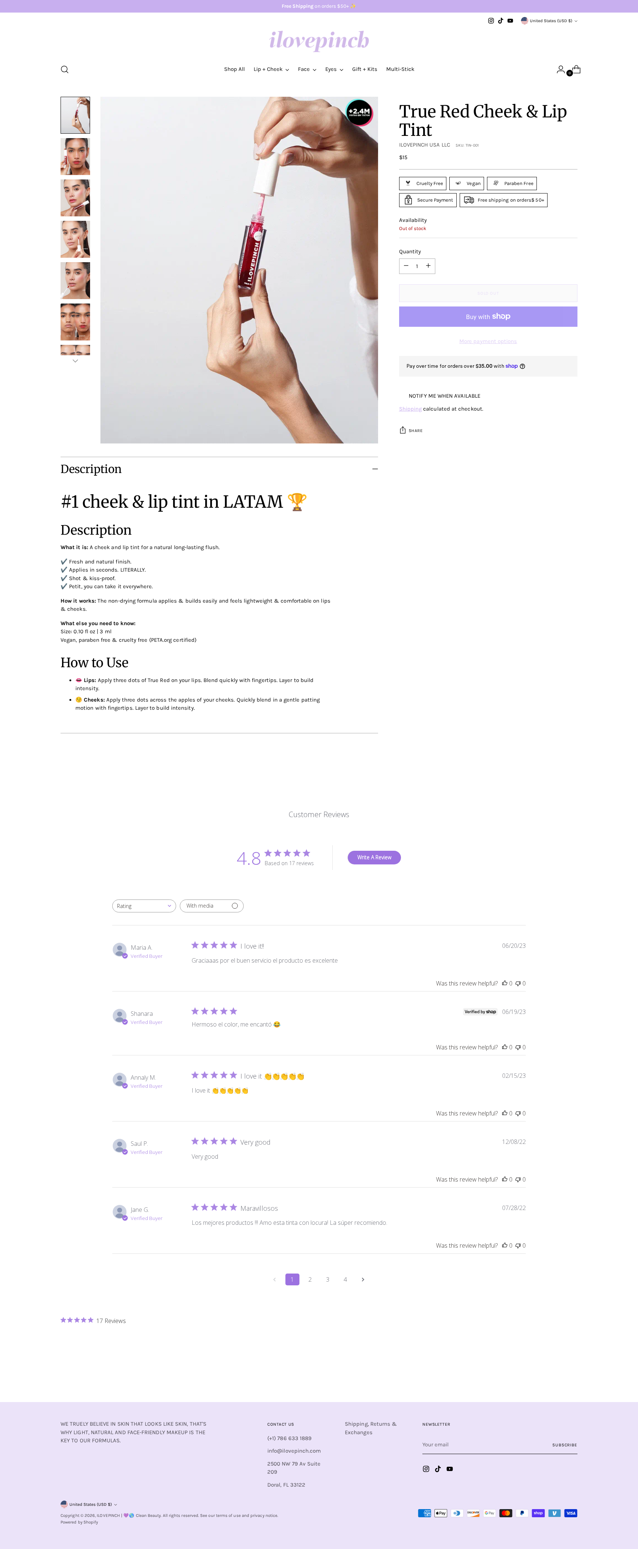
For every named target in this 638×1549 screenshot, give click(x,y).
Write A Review (374, 857)
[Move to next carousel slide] (571, 1376)
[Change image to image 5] (75, 280)
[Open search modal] (64, 69)
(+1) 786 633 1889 (289, 1438)
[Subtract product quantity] (428, 265)
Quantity (410, 251)
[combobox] (144, 905)
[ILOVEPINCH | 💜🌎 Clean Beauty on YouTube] (510, 20)
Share (416, 430)
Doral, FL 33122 (286, 1484)
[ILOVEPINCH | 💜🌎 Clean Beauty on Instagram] (491, 20)
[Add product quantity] (406, 265)
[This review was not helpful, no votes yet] (518, 983)
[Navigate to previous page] (275, 1279)
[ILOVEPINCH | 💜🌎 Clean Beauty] (319, 41)
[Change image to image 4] (75, 239)
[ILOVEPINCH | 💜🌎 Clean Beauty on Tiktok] (500, 20)
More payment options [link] (488, 340)
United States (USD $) (551, 20)
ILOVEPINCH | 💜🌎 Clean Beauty (129, 1515)
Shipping (410, 408)
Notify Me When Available (444, 395)
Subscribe (564, 1444)
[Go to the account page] (557, 69)
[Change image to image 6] (75, 322)
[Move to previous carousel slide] (554, 1377)
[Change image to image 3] (75, 197)
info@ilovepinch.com (294, 1450)
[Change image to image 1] (75, 115)
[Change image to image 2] (75, 156)
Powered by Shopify (79, 1522)
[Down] (75, 360)
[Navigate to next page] (363, 1279)
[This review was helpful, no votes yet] (504, 983)
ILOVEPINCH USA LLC (424, 144)
